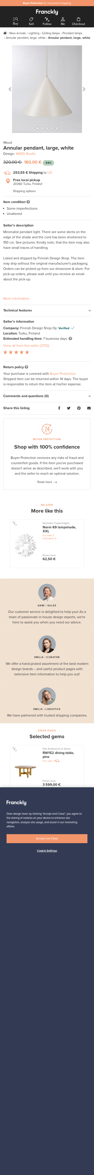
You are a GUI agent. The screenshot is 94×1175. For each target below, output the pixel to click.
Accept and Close (47, 838)
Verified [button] (63, 328)
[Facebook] (59, 408)
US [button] (49, 172)
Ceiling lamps (51, 33)
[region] (47, 981)
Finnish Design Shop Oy (39, 328)
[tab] (47, 311)
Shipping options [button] (24, 191)
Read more (44, 482)
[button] (9, 89)
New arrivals (17, 33)
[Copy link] (89, 408)
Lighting (34, 33)
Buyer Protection (62, 374)
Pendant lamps (72, 33)
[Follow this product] (14, 523)
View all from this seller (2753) (26, 345)
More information (16, 298)
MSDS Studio (26, 154)
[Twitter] (68, 408)
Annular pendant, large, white (25, 38)
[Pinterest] (79, 408)
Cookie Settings (47, 851)
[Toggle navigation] (15, 19)
